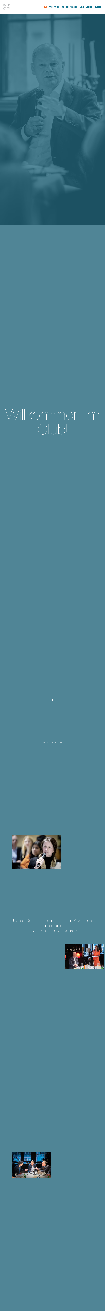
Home (44, 7)
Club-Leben (86, 7)
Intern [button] (98, 7)
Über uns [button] (54, 7)
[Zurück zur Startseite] (7, 7)
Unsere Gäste (69, 7)
